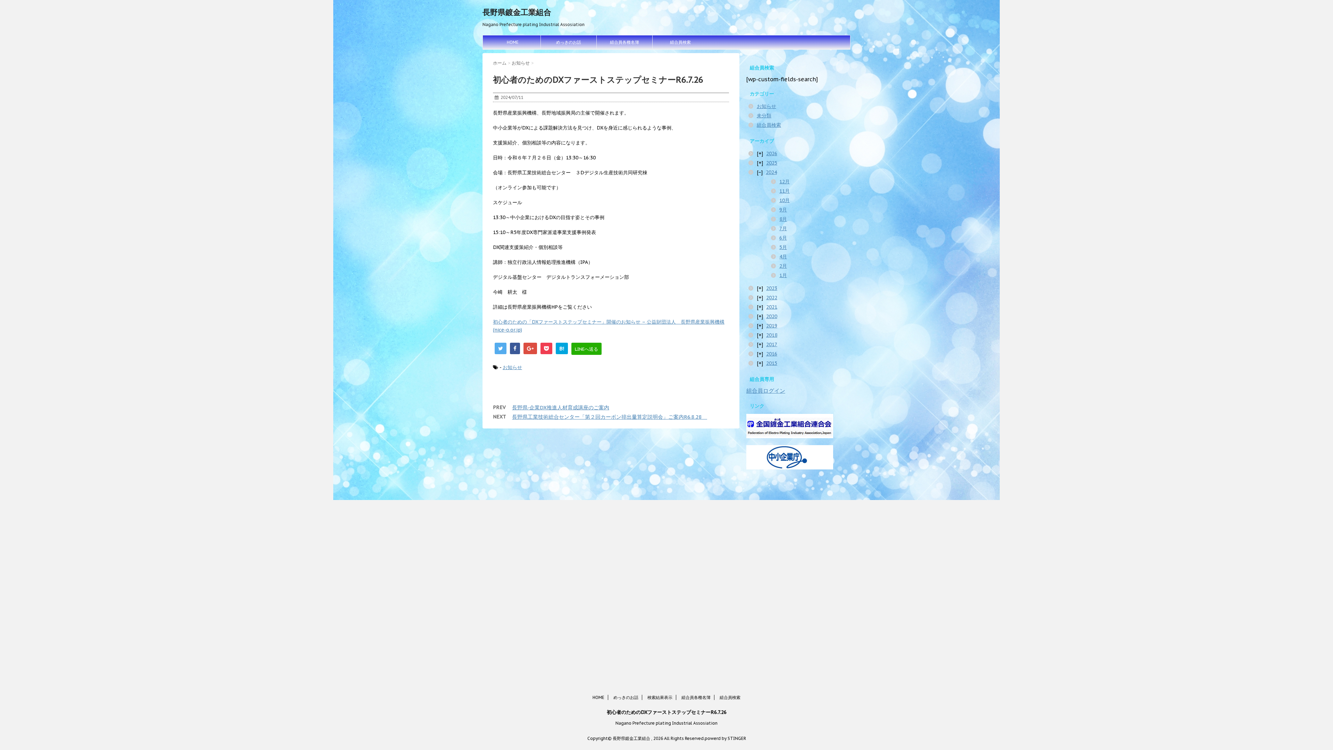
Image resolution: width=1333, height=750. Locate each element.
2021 (771, 307)
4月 (783, 256)
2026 (771, 153)
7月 (783, 228)
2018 (771, 335)
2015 (771, 363)
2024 (771, 172)
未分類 (764, 115)
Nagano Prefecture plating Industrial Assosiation (666, 723)
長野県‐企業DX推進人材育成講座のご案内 (560, 407)
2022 (771, 297)
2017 (771, 344)
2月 (783, 266)
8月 (783, 219)
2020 (771, 316)
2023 (771, 288)
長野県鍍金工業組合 (517, 12)
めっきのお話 (568, 42)
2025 (771, 163)
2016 (771, 354)
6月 (783, 238)
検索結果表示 (659, 697)
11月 (784, 191)
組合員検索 (680, 42)
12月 (784, 181)
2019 (771, 326)
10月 (784, 200)
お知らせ (512, 367)
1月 (783, 275)
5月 (783, 247)
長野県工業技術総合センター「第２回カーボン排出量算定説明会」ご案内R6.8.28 (609, 417)
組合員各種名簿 (624, 42)
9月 (783, 210)
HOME (513, 42)
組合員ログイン (765, 390)
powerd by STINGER (725, 738)
